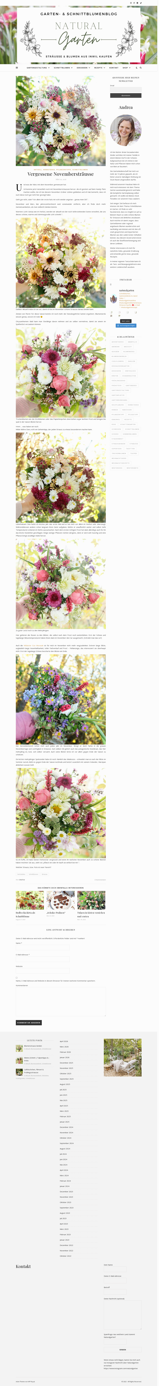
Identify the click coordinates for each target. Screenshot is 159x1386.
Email (52, 678)
